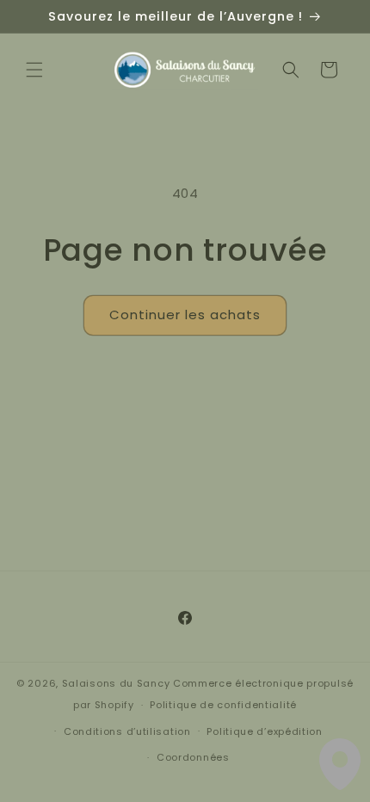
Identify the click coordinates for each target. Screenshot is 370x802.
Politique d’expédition (264, 731)
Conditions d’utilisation (127, 731)
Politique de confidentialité (223, 705)
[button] (34, 70)
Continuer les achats (185, 314)
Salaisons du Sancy (116, 683)
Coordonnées (193, 757)
